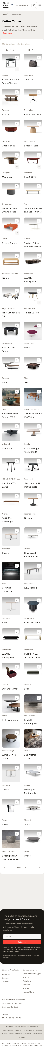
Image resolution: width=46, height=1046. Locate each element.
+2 (39, 302)
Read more (7, 32)
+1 (17, 69)
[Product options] (17, 58)
